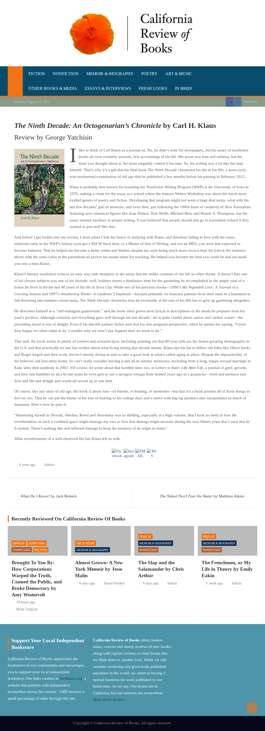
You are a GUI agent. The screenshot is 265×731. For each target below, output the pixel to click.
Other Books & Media (52, 88)
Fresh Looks (153, 88)
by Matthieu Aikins (202, 496)
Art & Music (178, 73)
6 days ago (87, 583)
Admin (49, 465)
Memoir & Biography (110, 73)
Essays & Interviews (108, 88)
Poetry (149, 73)
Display (19, 543)
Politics (40, 550)
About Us (250, 102)
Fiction (36, 73)
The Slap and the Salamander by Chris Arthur (161, 569)
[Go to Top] (252, 708)
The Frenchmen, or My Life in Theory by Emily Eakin (227, 569)
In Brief (183, 88)
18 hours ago (25, 602)
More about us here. (109, 699)
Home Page (37, 543)
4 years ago (27, 465)
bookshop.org (71, 678)
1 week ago (214, 583)
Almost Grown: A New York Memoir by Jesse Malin (99, 569)
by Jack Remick (49, 496)
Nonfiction (66, 73)
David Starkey (114, 583)
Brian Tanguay (27, 609)
